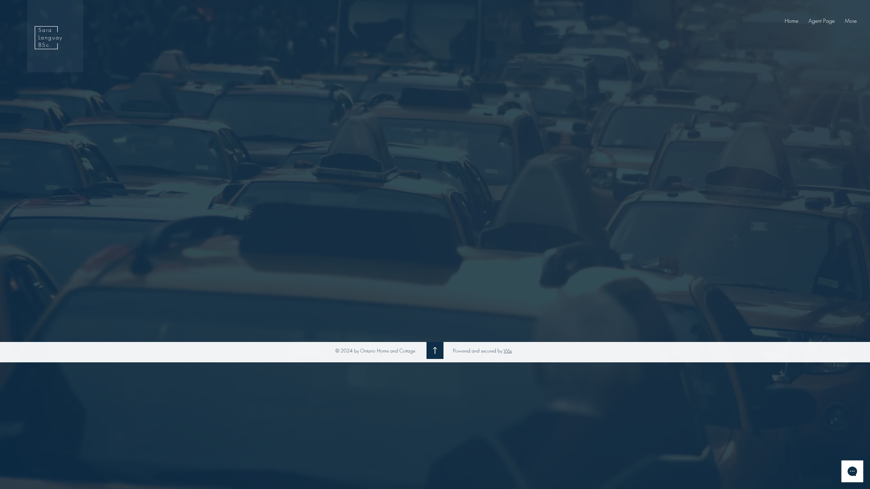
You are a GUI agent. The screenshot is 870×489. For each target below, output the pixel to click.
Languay (50, 37)
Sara (45, 30)
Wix (508, 350)
